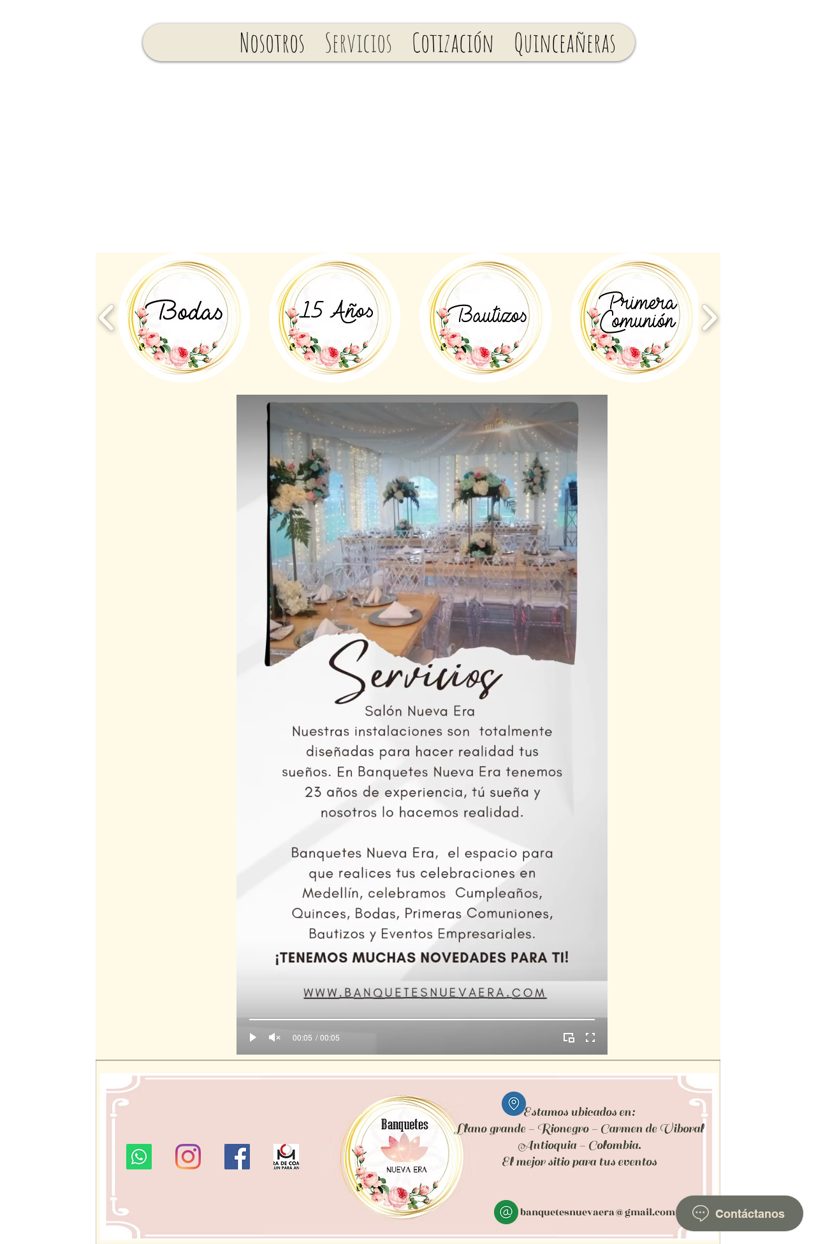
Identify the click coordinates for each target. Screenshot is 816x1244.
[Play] (253, 1037)
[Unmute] (274, 1037)
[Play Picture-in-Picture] (568, 1037)
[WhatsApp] (139, 1156)
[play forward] (709, 317)
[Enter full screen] (590, 1037)
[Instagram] (188, 1156)
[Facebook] (237, 1156)
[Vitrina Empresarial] (286, 1156)
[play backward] (106, 317)
